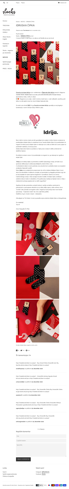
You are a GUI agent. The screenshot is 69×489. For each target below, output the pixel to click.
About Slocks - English (7, 38)
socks (36, 345)
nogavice (29, 345)
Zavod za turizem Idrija (23, 92)
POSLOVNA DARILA (6, 31)
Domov (5, 21)
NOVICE (5, 57)
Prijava (17, 3)
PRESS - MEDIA (7, 68)
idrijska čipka (23, 345)
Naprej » (42, 429)
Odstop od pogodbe (8, 476)
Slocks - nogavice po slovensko (8, 51)
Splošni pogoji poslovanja (7, 63)
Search (4, 472)
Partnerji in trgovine (6, 44)
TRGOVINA (6, 25)
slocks (32, 345)
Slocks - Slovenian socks (19, 485)
